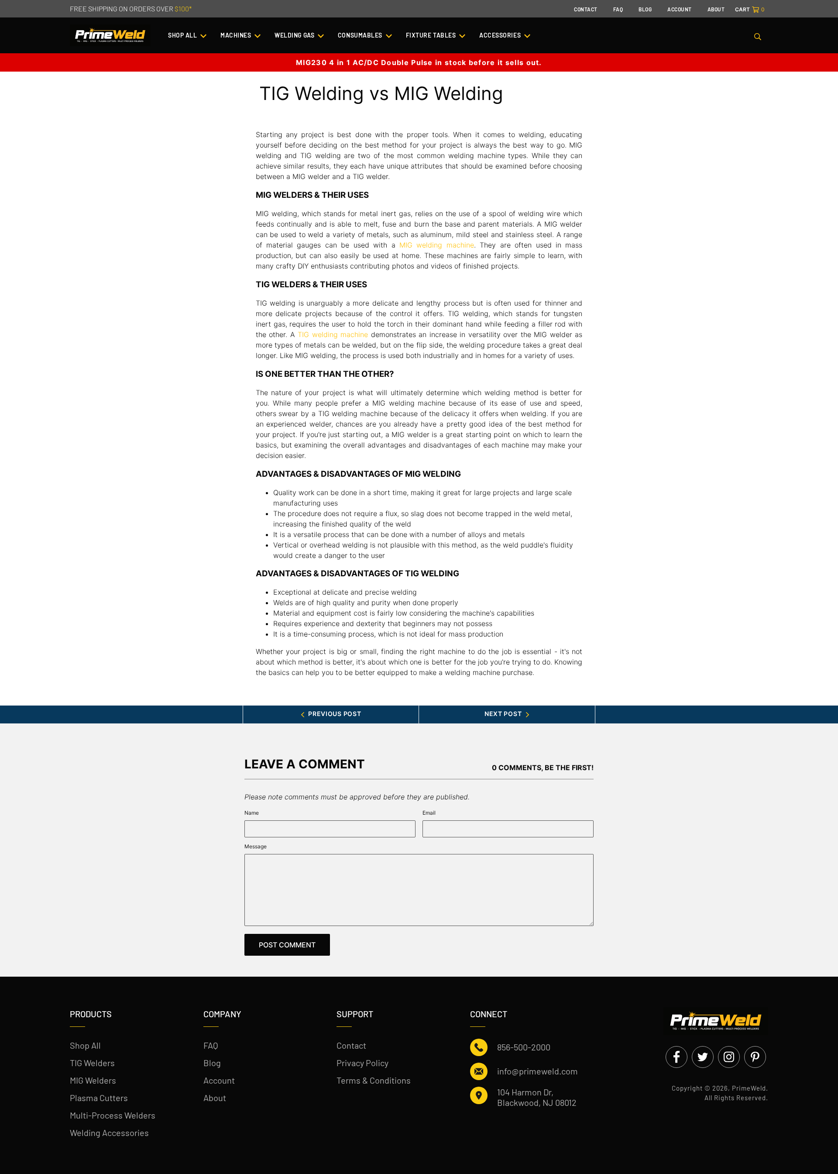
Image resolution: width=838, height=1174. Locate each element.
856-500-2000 (523, 1047)
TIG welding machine (333, 334)
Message (255, 846)
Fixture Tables (431, 35)
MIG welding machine (436, 245)
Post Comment (287, 944)
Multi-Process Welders (112, 1115)
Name (251, 812)
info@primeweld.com (537, 1071)
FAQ (210, 1045)
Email (429, 812)
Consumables (361, 35)
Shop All (183, 35)
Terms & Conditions (374, 1080)
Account (219, 1080)
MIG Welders (93, 1080)
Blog (212, 1062)
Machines (236, 35)
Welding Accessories (109, 1132)
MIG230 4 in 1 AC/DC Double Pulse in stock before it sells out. (419, 62)
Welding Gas (295, 35)
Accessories (500, 35)
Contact (351, 1045)
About (214, 1097)
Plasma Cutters (99, 1097)
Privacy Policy (362, 1062)
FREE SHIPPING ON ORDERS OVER (131, 8)
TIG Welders (92, 1062)
